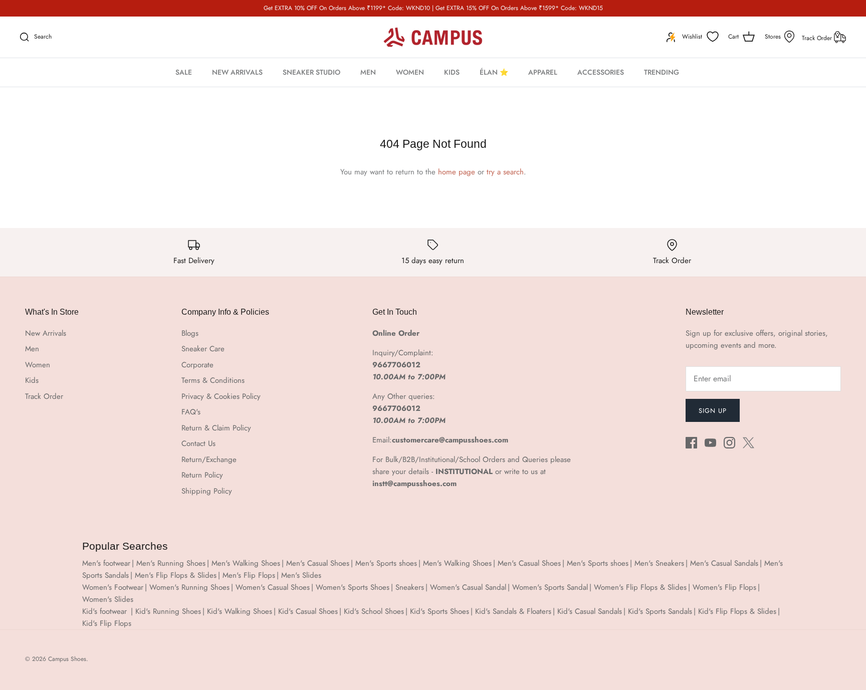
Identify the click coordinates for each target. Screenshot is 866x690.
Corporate (197, 364)
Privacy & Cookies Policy (221, 396)
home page (456, 171)
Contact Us (198, 443)
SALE (183, 72)
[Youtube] (710, 442)
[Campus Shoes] (433, 37)
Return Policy (202, 475)
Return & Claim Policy (216, 427)
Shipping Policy (206, 491)
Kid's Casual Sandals (589, 611)
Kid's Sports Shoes (439, 611)
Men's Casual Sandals (724, 563)
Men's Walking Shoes (245, 563)
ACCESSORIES (600, 72)
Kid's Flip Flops (106, 623)
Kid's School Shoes (374, 611)
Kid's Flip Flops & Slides (737, 611)
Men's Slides (301, 575)
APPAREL (542, 72)
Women (37, 364)
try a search (505, 171)
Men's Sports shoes (386, 563)
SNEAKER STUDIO (311, 72)
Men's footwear (106, 563)
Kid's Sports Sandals (660, 611)
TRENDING (661, 72)
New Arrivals (45, 333)
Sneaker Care (203, 348)
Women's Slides (107, 599)
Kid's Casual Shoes (308, 611)
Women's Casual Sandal (468, 587)
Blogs (189, 333)
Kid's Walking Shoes (239, 611)
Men (32, 348)
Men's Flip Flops (249, 575)
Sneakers (409, 587)
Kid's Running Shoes (168, 611)
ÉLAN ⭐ (494, 72)
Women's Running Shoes (189, 587)
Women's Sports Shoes (352, 587)
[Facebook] (691, 442)
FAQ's (190, 411)
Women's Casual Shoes (273, 587)
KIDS (452, 72)
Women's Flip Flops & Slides (640, 587)
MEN (368, 72)
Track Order (818, 38)
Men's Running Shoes (170, 563)
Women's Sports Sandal (550, 587)
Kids (32, 380)
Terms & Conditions (213, 380)
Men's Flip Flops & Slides (175, 575)
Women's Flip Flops (724, 587)
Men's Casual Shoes (317, 563)
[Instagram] (729, 442)
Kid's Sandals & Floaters (513, 611)
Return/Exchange (209, 459)
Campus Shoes (67, 658)
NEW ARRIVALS (237, 72)
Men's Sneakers (659, 563)
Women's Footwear (112, 587)
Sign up (713, 410)
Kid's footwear (105, 611)
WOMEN (410, 72)
